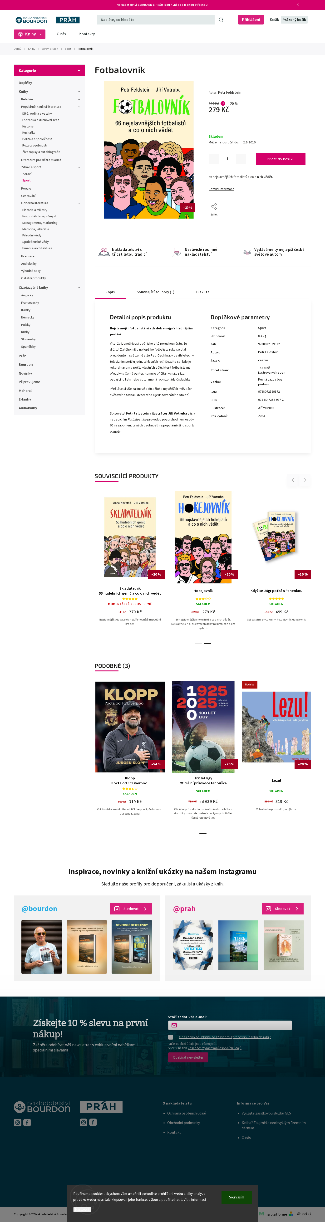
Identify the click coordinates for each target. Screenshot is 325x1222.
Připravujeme (29, 382)
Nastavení (82, 1209)
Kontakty (87, 34)
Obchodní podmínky (183, 1122)
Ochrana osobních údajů (186, 1113)
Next (305, 480)
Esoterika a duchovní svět (40, 120)
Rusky (25, 332)
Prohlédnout (132, 577)
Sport (26, 180)
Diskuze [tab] (203, 292)
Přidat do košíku (281, 159)
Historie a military (34, 210)
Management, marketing (40, 222)
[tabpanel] (130, 565)
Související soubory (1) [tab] (156, 292)
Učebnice (27, 256)
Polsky (25, 325)
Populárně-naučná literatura (41, 106)
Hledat (221, 20)
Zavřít (291, 221)
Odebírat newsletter (188, 1057)
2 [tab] (207, 643)
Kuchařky (28, 132)
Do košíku (278, 565)
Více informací (195, 1199)
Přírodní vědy (31, 235)
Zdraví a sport (31, 167)
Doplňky (25, 82)
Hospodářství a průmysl (39, 216)
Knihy (23, 91)
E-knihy (25, 399)
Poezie (26, 188)
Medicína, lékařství (35, 229)
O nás (61, 34)
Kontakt (174, 1132)
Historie (28, 126)
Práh (22, 356)
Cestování (28, 196)
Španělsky (28, 346)
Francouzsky (30, 302)
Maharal (25, 390)
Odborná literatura (34, 203)
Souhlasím (236, 1197)
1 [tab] (198, 643)
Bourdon (26, 364)
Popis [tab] (110, 292)
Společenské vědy (35, 242)
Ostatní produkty (33, 278)
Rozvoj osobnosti (34, 145)
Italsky (25, 310)
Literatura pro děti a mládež (41, 160)
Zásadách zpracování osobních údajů (214, 1048)
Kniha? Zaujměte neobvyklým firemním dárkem (274, 1125)
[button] (199, 1103)
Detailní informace (221, 189)
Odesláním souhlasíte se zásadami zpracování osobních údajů (225, 1037)
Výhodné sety (31, 271)
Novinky (25, 373)
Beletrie (27, 99)
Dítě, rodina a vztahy (37, 113)
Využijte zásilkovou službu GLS (266, 1113)
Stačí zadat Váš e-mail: (187, 1017)
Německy (27, 317)
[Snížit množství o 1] (214, 159)
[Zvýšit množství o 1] (241, 159)
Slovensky (28, 339)
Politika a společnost (37, 139)
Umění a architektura (37, 248)
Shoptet (304, 1213)
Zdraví (26, 174)
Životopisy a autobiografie (41, 152)
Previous (294, 480)
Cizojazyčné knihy (33, 287)
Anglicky (27, 295)
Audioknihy (29, 263)
